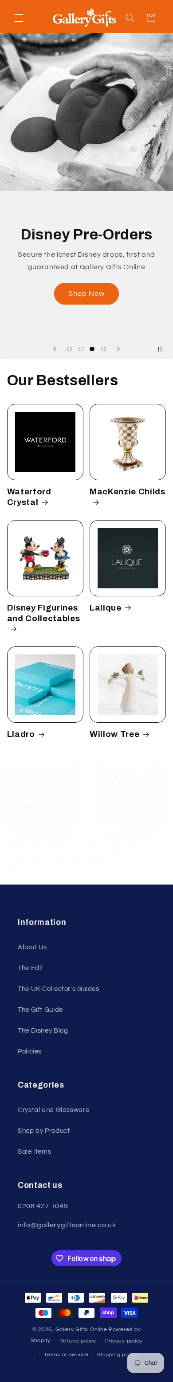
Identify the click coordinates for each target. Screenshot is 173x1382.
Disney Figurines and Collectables (43, 613)
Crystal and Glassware (53, 1110)
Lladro (21, 734)
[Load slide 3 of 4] (92, 349)
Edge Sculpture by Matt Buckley (41, 854)
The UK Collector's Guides (58, 989)
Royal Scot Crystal (113, 854)
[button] (18, 18)
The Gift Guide (40, 1009)
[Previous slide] (54, 349)
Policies (30, 1051)
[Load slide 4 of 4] (103, 349)
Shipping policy (117, 1354)
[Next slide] (118, 349)
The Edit (30, 968)
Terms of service (66, 1354)
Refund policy (78, 1341)
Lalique (106, 607)
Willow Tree (114, 734)
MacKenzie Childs (127, 491)
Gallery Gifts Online (82, 1329)
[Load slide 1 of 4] (69, 349)
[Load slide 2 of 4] (80, 349)
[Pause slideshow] (163, 349)
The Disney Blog (43, 1030)
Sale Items (34, 1151)
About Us (32, 947)
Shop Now (86, 293)
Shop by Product (44, 1131)
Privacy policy (123, 1341)
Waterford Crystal (29, 497)
